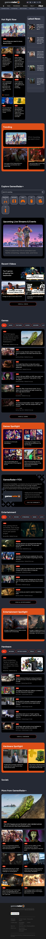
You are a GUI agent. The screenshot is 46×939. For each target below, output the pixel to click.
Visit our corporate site (29, 909)
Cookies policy (14, 922)
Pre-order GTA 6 (14, 8)
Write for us (13, 928)
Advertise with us (22, 926)
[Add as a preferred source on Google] (15, 913)
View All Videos (23, 304)
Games (8, 5)
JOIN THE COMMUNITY (33, 502)
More (32, 5)
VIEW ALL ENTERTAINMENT (23, 602)
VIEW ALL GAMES (23, 416)
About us (13, 926)
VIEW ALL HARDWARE (23, 736)
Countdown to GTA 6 (5, 8)
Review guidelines (31, 926)
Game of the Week (23, 8)
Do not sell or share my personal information (23, 929)
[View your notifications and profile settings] (35, 2)
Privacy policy (30, 919)
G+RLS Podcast (32, 8)
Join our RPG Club (40, 8)
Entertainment (16, 5)
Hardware (25, 5)
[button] (38, 2)
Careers (28, 922)
